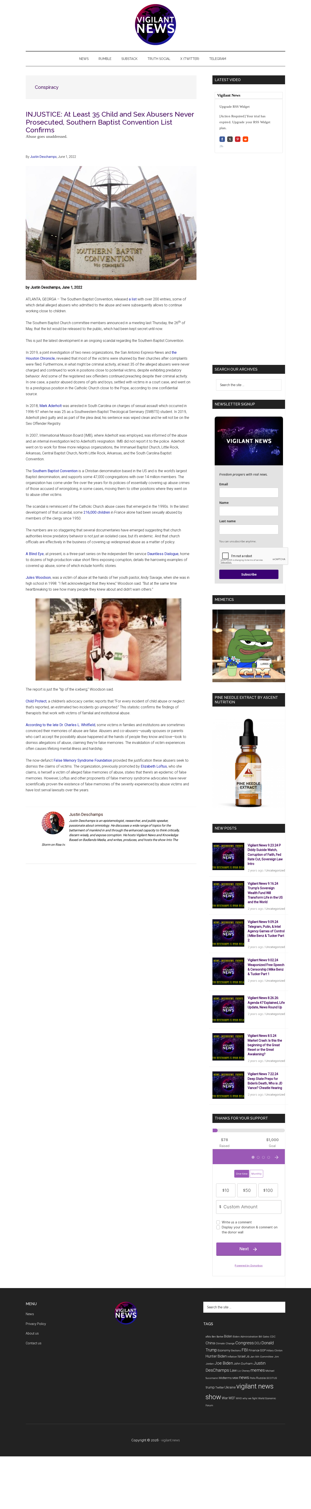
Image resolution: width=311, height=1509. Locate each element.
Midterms (225, 1378)
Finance (254, 1350)
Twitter (219, 1387)
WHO (239, 1398)
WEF (232, 1398)
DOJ (258, 1343)
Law (233, 1370)
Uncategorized (275, 870)
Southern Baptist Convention (55, 471)
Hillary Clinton (274, 1350)
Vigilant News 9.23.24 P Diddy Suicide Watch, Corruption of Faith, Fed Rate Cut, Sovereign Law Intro (265, 854)
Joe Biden (223, 1363)
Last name (227, 521)
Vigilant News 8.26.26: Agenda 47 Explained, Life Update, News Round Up (266, 1002)
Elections (236, 1350)
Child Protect (36, 701)
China (210, 1343)
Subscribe (249, 574)
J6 (247, 1356)
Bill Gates (264, 1336)
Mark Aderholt (50, 406)
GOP (263, 1350)
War (225, 1398)
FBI (245, 1350)
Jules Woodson (38, 577)
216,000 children (97, 512)
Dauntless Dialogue (162, 554)
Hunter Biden (216, 1356)
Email (223, 484)
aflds (208, 1336)
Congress (244, 1342)
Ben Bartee (217, 1336)
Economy (224, 1350)
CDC (272, 1336)
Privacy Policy (36, 1324)
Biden (228, 1336)
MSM (235, 1378)
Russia (261, 1378)
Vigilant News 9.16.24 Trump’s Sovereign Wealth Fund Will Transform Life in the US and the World (265, 893)
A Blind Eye (35, 554)
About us (32, 1333)
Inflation (232, 1356)
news (244, 1377)
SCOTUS (271, 1378)
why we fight (249, 1398)
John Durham (243, 1363)
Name (224, 502)
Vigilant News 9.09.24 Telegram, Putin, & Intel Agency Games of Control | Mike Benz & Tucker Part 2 (266, 931)
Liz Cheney (243, 1370)
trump (210, 1387)
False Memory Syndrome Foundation (83, 760)
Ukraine (230, 1387)
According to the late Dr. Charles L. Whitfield (60, 725)
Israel (241, 1356)
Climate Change (225, 1343)
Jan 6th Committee (261, 1356)
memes (257, 1370)
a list (133, 299)
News (30, 1314)
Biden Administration (245, 1336)
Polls (252, 1378)
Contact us (33, 1343)
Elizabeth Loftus (154, 766)
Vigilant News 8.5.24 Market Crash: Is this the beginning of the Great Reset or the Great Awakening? (265, 1045)
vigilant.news (170, 1440)
